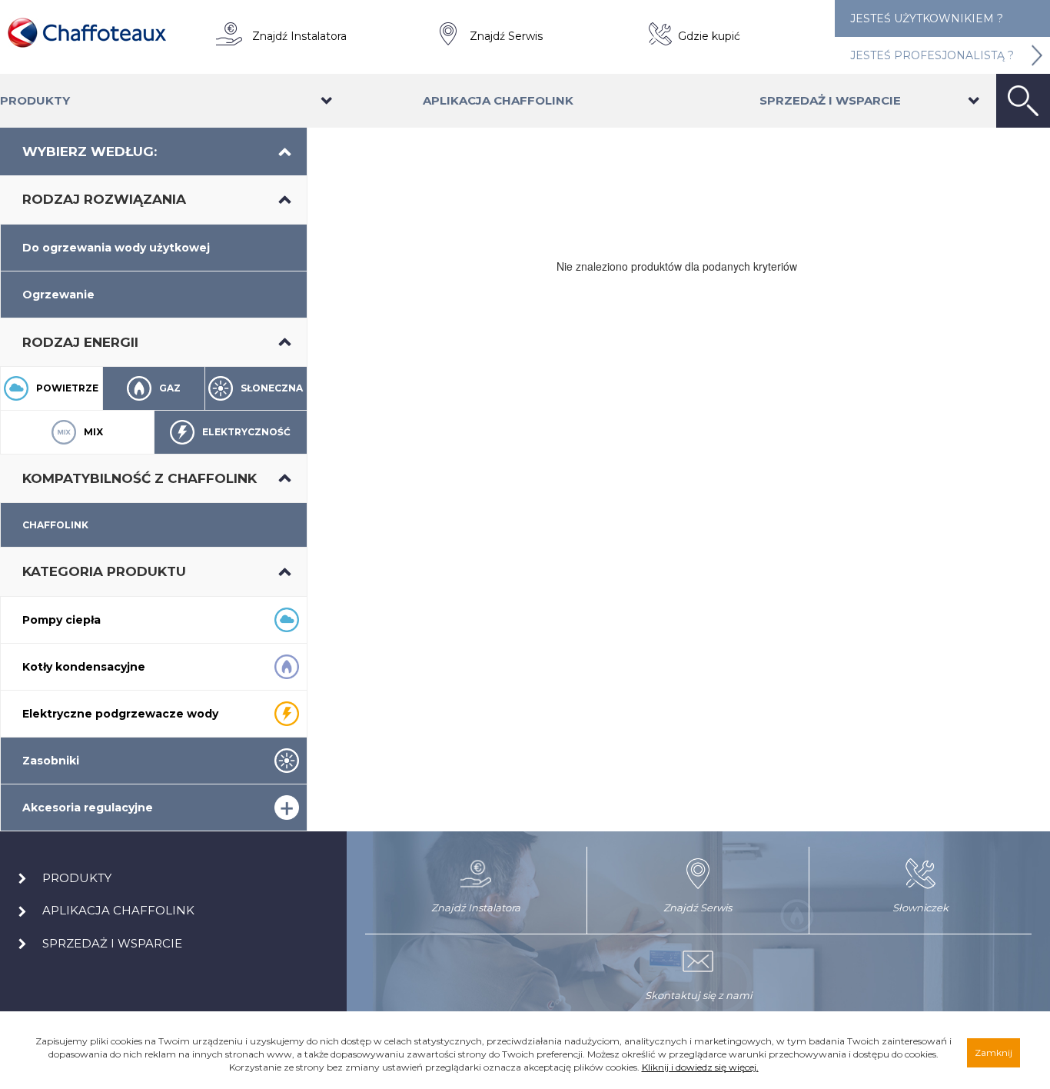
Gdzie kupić (709, 36)
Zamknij (993, 1052)
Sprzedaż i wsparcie (830, 100)
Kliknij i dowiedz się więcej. (700, 1067)
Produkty (35, 100)
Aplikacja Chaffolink (498, 100)
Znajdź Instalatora (299, 36)
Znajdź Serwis (506, 36)
